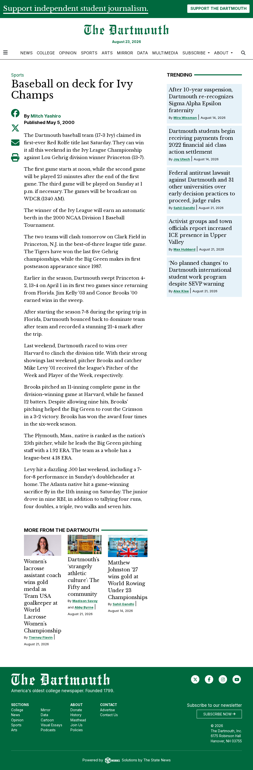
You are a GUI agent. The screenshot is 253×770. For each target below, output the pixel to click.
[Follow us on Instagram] (223, 679)
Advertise (107, 710)
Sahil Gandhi (123, 604)
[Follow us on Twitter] (195, 679)
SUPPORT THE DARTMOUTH (218, 8)
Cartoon (47, 720)
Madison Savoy (85, 601)
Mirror (125, 52)
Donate (76, 710)
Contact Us (109, 715)
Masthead (78, 720)
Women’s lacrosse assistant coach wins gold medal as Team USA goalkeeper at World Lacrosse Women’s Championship (42, 596)
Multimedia (165, 52)
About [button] (222, 52)
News (26, 52)
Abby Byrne (84, 607)
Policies (76, 730)
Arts (107, 52)
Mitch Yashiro (46, 116)
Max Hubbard (184, 249)
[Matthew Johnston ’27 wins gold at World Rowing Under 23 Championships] (128, 546)
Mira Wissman (185, 118)
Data (142, 52)
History (76, 715)
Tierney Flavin (41, 637)
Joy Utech (181, 159)
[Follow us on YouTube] (237, 679)
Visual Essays (51, 725)
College (46, 52)
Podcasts (48, 730)
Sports (89, 52)
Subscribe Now (217, 714)
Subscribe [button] (194, 52)
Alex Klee (181, 291)
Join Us (76, 725)
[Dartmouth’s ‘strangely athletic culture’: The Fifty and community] (85, 544)
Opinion (68, 52)
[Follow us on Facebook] (209, 679)
